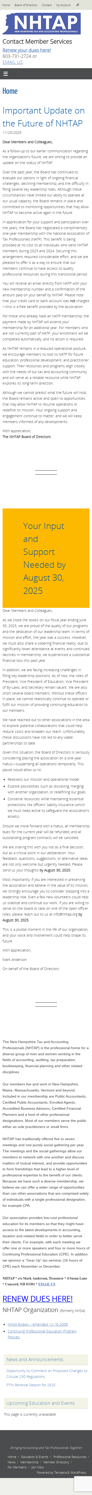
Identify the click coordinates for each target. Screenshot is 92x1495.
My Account (63, 5)
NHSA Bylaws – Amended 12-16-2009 (38, 1324)
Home (6, 5)
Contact (47, 5)
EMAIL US (13, 62)
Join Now (37, 1467)
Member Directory (56, 1462)
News (12, 1462)
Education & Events (34, 1457)
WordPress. (79, 1472)
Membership (29, 1462)
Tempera (60, 1472)
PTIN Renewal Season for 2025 (30, 1385)
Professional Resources (69, 1457)
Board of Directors (26, 5)
